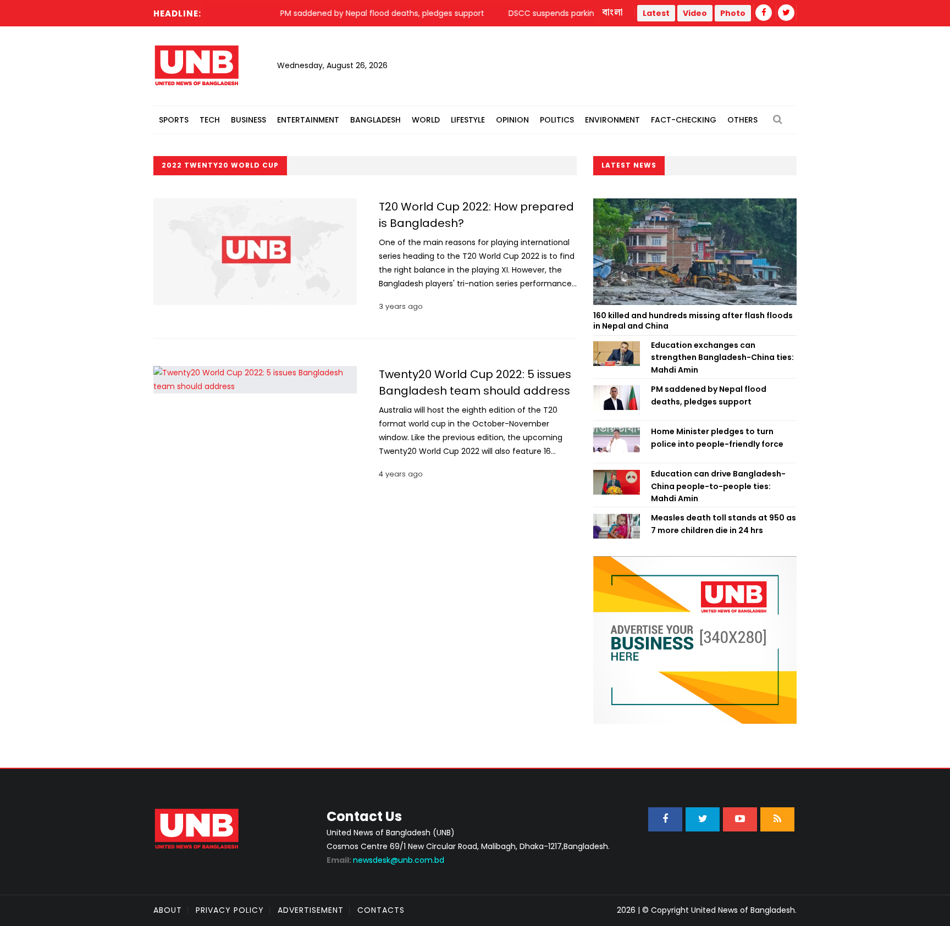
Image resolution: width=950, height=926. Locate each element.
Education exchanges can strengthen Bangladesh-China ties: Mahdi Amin (722, 357)
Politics (557, 119)
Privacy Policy (230, 910)
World (426, 119)
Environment (612, 119)
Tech (210, 119)
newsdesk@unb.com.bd (385, 860)
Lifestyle (468, 119)
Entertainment (308, 119)
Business (248, 119)
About (167, 910)
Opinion (512, 119)
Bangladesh (375, 119)
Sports (174, 119)
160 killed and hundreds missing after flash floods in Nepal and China (693, 321)
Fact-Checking (683, 119)
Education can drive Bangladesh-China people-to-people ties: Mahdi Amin (718, 486)
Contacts (381, 910)
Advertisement (311, 910)
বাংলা (613, 12)
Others (742, 119)
